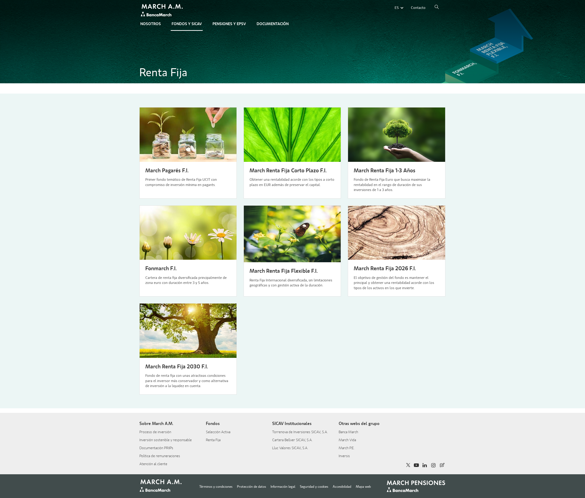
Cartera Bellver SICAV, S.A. (292, 440)
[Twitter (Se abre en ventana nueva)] (408, 465)
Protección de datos (251, 487)
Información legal (283, 487)
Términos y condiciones (215, 487)
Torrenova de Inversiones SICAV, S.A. (300, 432)
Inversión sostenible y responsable (165, 440)
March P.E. (346, 448)
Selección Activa (218, 432)
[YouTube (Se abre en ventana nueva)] (416, 465)
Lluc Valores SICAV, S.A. (290, 448)
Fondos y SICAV (187, 23)
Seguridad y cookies (314, 487)
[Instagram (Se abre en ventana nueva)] (433, 465)
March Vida (347, 440)
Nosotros (150, 23)
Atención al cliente (153, 464)
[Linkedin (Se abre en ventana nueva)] (424, 465)
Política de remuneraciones (159, 456)
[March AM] (162, 10)
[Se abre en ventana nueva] (442, 464)
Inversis (344, 456)
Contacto (418, 7)
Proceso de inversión (155, 432)
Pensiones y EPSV (229, 23)
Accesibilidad (342, 487)
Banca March (348, 432)
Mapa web (363, 487)
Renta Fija (213, 440)
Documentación (273, 23)
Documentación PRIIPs (156, 448)
